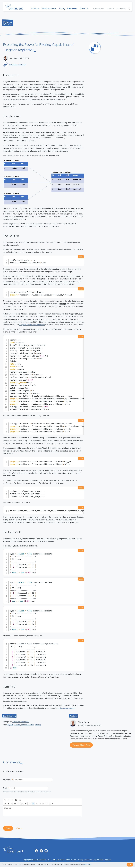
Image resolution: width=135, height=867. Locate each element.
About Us (84, 8)
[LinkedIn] (36, 850)
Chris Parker (13, 58)
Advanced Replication (17, 64)
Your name (8, 780)
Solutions (35, 8)
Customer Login (98, 8)
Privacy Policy (87, 864)
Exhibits (108, 860)
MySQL (10, 725)
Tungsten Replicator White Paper (32, 325)
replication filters (27, 725)
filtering (38, 725)
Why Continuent (48, 8)
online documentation (66, 708)
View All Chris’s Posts (81, 745)
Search (128, 8)
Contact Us (110, 8)
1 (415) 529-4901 (58, 860)
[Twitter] (41, 850)
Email (5, 788)
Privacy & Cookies (85, 860)
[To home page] (13, 849)
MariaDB (17, 725)
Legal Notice (98, 860)
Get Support (121, 8)
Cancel (19, 828)
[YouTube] (46, 850)
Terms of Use (71, 860)
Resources (72, 8)
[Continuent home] (14, 6)
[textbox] (42, 810)
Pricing (62, 8)
